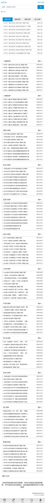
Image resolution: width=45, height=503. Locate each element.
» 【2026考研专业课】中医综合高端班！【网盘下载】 (16, 419)
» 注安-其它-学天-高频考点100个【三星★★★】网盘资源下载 (16, 194)
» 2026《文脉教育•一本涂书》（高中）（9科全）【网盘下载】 (16, 341)
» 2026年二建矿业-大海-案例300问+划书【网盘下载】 (16, 116)
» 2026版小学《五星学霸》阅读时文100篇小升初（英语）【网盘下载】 (16, 298)
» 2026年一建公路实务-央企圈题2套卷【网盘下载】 (17, 46)
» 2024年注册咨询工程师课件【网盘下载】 (14, 385)
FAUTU (4, 2)
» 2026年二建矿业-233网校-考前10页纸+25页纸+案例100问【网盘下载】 (16, 108)
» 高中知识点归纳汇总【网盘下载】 (12, 358)
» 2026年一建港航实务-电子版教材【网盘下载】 (16, 87)
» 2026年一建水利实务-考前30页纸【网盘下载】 (16, 23)
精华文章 (27, 19)
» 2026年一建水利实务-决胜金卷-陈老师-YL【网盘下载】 (18, 26)
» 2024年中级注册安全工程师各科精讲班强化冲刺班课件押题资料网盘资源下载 (16, 185)
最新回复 (18, 19)
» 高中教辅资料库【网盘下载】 (11, 367)
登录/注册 (41, 2)
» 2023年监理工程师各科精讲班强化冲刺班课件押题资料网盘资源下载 (16, 223)
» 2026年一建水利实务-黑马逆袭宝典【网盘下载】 (17, 33)
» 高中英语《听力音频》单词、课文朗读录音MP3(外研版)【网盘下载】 (16, 364)
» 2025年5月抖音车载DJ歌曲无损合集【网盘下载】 (16, 462)
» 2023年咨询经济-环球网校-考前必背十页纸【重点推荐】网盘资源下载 (16, 402)
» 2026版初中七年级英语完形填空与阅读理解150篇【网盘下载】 (16, 332)
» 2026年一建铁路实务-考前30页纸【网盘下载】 (16, 67)
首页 (4, 11)
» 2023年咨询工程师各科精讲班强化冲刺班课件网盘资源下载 (16, 393)
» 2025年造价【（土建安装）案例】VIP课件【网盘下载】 (16, 252)
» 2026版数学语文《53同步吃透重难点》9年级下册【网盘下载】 (16, 324)
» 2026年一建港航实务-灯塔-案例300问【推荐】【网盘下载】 (16, 84)
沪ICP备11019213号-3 (38, 493)
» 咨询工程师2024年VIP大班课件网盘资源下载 (15, 387)
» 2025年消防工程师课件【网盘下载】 (13, 139)
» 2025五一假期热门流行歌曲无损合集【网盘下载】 (16, 460)
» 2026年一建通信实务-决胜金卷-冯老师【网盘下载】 (16, 70)
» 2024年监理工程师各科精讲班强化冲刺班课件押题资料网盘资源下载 (16, 220)
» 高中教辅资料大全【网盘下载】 (12, 361)
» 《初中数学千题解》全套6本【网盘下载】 (15, 310)
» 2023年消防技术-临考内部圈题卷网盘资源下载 (16, 159)
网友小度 (39, 23)
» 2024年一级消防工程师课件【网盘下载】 (14, 145)
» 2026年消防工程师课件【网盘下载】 (13, 134)
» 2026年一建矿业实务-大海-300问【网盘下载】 (16, 79)
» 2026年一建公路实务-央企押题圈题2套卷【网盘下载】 (18, 53)
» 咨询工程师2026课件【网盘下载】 (12, 379)
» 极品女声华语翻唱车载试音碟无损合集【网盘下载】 (16, 451)
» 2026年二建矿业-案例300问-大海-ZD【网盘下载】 (16, 110)
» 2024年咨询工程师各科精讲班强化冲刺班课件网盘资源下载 (16, 390)
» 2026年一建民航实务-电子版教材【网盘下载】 (16, 90)
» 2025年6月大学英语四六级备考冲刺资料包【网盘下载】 (16, 422)
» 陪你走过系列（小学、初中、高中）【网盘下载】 (16, 411)
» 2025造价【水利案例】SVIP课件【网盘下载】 (16, 257)
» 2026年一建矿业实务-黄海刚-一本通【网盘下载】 (16, 76)
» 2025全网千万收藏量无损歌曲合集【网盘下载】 (16, 465)
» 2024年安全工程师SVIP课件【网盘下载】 (14, 171)
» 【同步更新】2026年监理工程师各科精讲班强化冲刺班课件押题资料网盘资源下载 (16, 203)
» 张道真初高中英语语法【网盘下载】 (13, 313)
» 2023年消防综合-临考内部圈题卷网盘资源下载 (16, 151)
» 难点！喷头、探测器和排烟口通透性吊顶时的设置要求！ (16, 148)
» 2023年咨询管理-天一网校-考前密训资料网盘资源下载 (16, 396)
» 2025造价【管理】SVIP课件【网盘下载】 (14, 246)
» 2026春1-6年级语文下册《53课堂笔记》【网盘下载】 (16, 292)
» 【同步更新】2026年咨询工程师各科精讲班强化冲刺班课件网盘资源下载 (16, 376)
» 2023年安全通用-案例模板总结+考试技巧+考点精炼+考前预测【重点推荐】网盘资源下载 (16, 188)
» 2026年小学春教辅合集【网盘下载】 (13, 286)
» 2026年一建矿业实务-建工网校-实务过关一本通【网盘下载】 (16, 73)
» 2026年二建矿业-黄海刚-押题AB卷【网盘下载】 (16, 99)
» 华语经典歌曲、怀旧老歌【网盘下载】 (14, 468)
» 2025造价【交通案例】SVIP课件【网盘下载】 (16, 255)
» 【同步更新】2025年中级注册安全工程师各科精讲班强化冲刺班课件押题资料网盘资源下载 (16, 168)
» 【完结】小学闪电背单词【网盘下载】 (14, 275)
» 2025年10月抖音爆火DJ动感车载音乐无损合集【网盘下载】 (16, 448)
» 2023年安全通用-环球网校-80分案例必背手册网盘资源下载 (16, 177)
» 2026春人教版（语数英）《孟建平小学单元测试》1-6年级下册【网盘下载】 (16, 295)
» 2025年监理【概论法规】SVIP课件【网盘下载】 (16, 206)
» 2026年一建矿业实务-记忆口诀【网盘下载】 (15, 64)
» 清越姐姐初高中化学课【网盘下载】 (13, 356)
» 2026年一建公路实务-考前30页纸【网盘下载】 (16, 43)
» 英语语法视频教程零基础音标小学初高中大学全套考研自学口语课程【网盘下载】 (16, 414)
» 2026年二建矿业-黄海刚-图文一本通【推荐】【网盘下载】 (16, 125)
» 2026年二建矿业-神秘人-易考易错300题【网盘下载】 (16, 122)
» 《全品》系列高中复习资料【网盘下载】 (14, 347)
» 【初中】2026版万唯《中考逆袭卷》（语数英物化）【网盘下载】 (16, 321)
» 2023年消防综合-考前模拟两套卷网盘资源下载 (16, 154)
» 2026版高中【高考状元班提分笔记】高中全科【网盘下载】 (16, 344)
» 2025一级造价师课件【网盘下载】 (12, 238)
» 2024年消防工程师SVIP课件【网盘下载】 (14, 142)
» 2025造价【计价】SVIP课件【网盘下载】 (14, 249)
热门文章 (37, 19)
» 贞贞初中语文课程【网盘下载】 (12, 318)
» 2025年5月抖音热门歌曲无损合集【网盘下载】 (16, 457)
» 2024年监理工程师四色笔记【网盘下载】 (14, 217)
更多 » (40, 61)
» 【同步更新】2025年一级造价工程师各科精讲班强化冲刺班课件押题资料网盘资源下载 (16, 243)
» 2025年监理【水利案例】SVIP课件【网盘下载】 (16, 209)
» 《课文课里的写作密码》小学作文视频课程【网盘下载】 (16, 278)
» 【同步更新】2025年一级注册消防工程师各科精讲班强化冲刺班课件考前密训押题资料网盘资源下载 (16, 137)
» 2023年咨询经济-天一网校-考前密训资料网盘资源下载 (16, 399)
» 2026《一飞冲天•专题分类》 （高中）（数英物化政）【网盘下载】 (16, 353)
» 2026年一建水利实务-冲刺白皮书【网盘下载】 (16, 36)
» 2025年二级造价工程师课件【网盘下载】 (14, 240)
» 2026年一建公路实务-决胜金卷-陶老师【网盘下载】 (17, 50)
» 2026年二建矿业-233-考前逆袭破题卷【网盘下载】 (16, 102)
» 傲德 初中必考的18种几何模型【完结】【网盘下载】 (16, 307)
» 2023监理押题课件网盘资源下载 (12, 226)
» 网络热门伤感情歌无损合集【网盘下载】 (14, 471)
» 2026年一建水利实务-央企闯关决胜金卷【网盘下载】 (18, 29)
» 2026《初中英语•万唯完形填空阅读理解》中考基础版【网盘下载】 (16, 330)
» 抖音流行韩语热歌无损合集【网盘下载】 (14, 445)
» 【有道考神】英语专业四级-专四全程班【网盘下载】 (16, 436)
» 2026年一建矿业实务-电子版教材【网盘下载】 (16, 81)
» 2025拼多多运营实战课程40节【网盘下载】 (15, 431)
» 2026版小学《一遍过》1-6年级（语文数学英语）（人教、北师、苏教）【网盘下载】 (16, 281)
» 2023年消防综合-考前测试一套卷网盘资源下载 (16, 156)
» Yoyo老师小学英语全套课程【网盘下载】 (14, 272)
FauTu (42, 495)
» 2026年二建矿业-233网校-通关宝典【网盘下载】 (16, 119)
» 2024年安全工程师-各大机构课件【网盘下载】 (16, 174)
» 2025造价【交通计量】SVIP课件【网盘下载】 (16, 260)
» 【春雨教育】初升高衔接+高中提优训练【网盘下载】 (16, 350)
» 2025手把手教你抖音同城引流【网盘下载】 (15, 433)
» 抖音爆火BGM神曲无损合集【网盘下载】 (15, 454)
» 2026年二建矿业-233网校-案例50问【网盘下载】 (16, 113)
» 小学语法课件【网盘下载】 (11, 284)
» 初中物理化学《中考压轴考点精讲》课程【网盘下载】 (16, 315)
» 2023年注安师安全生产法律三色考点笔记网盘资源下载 (16, 191)
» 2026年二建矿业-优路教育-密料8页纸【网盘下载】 (16, 105)
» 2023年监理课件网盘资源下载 (11, 228)
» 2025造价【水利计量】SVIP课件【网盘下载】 (16, 263)
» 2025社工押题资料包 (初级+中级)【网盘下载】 (16, 425)
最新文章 (8, 19)
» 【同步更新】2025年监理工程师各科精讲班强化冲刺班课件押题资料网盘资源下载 (16, 214)
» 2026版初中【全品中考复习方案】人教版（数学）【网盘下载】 (16, 327)
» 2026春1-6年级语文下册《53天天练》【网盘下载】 (16, 289)
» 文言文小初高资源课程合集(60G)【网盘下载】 (16, 416)
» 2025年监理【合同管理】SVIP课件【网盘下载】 (16, 211)
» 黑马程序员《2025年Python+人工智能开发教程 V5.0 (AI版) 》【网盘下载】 (16, 428)
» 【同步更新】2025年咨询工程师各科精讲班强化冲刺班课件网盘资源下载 (16, 382)
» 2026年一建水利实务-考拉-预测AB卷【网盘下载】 (17, 40)
